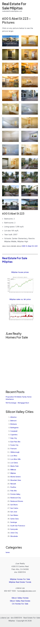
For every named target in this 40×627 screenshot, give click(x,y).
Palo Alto (13, 491)
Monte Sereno (15, 477)
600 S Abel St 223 (29, 246)
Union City (14, 533)
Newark (13, 484)
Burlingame (14, 428)
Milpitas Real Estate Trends (20, 582)
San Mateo (14, 515)
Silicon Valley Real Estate (20, 601)
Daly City (13, 438)
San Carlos (14, 508)
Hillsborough (14, 452)
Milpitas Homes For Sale (20, 579)
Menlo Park (14, 466)
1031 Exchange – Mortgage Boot (17, 403)
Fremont (13, 449)
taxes (8, 552)
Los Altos (13, 456)
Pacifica (13, 487)
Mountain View (15, 480)
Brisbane (13, 424)
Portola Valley (15, 494)
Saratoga (13, 522)
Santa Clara (14, 519)
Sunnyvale (14, 529)
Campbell (13, 431)
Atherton (13, 417)
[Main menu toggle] (35, 7)
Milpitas (13, 473)
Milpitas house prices (20, 272)
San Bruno (14, 505)
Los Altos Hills (15, 459)
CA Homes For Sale (20, 604)
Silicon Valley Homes (20, 598)
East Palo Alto (15, 442)
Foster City (14, 445)
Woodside (14, 536)
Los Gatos (14, 463)
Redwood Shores (16, 501)
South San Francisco (17, 526)
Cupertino (13, 435)
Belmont (13, 421)
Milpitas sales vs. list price (20, 299)
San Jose (13, 512)
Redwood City (15, 498)
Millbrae (13, 470)
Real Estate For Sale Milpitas (14, 6)
